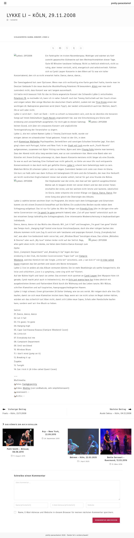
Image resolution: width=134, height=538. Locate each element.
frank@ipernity (29, 384)
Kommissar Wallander (29, 141)
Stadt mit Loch (75, 145)
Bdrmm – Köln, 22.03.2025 (83, 457)
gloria (30, 37)
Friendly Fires (86, 208)
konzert (37, 37)
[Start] (7, 20)
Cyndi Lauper (90, 275)
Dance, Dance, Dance (102, 193)
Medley (26, 388)
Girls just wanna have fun (81, 279)
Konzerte (14, 20)
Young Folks (88, 149)
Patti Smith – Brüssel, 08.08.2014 (18, 451)
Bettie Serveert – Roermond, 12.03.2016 (116, 459)
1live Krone (101, 102)
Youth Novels (49, 118)
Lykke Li (71, 165)
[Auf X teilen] (53, 48)
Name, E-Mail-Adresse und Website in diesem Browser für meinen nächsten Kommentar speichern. (65, 512)
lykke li (45, 37)
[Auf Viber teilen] (67, 48)
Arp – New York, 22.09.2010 (50, 433)
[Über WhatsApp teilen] (80, 48)
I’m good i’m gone (46, 212)
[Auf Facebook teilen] (60, 48)
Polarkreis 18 (20, 98)
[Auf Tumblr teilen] (74, 48)
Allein (95, 86)
